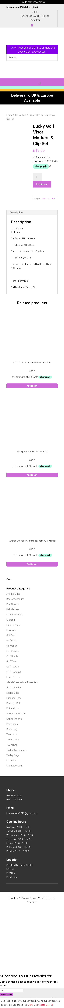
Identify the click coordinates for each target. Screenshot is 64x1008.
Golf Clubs (11, 646)
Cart (35, 7)
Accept (41, 1005)
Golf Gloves (12, 651)
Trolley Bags (12, 755)
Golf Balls (11, 640)
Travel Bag (11, 745)
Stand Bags (12, 729)
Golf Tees (11, 661)
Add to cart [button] (32, 386)
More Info (32, 1005)
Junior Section (13, 687)
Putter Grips (12, 708)
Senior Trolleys (14, 718)
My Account (13, 7)
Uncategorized (14, 765)
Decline (49, 1005)
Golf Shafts (12, 656)
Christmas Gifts (14, 614)
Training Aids (12, 739)
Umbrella (11, 760)
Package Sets (13, 703)
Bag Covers (12, 604)
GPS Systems (13, 672)
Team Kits (11, 734)
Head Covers (13, 677)
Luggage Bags (13, 698)
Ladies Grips (12, 692)
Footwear (11, 630)
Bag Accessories (15, 599)
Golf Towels (12, 666)
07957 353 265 (28, 16)
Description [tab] (16, 212)
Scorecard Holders (16, 713)
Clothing (10, 619)
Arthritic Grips (13, 593)
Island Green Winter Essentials (22, 682)
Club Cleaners (13, 625)
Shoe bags (12, 724)
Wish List (26, 7)
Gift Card (10, 635)
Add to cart (42, 184)
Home (9, 115)
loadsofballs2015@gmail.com (22, 813)
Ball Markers (20, 115)
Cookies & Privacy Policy (23, 898)
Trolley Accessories (16, 750)
